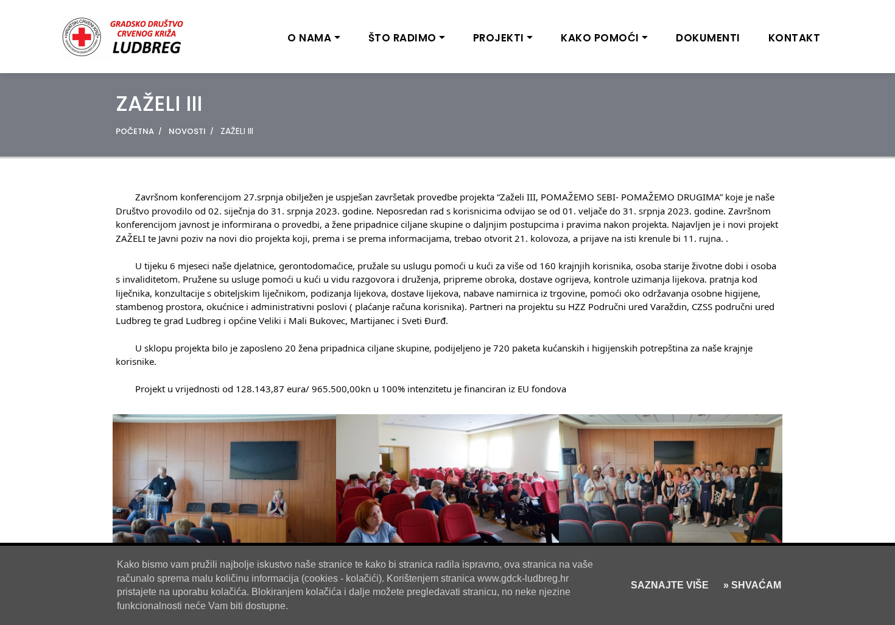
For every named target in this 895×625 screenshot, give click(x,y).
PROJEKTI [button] (498, 37)
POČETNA (135, 131)
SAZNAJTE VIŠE (670, 585)
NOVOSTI (187, 131)
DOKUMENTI (708, 37)
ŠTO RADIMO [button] (402, 37)
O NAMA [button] (309, 37)
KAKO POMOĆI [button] (600, 37)
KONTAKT (794, 37)
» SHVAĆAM (751, 585)
